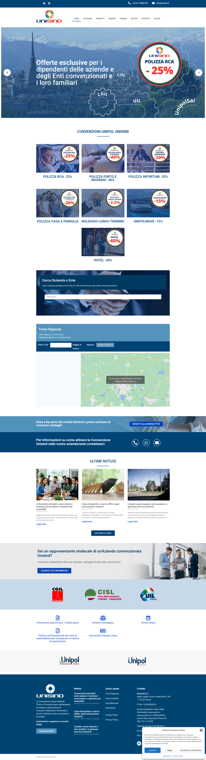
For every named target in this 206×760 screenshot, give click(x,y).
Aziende (123, 19)
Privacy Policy (178, 756)
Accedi (157, 19)
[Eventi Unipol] (148, 618)
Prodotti (100, 19)
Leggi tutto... (42, 524)
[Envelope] (156, 442)
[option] (103, 72)
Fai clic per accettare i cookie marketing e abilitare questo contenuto (125, 379)
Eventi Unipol (148, 622)
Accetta (152, 750)
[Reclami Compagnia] (103, 618)
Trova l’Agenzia (112, 693)
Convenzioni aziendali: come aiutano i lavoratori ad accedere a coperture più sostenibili (54, 506)
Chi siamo (87, 19)
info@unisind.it (162, 3)
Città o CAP (43, 344)
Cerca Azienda (112, 698)
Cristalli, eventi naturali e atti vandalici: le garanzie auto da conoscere (147, 505)
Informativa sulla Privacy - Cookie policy (58, 622)
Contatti (146, 19)
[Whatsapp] (146, 442)
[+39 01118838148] (129, 3)
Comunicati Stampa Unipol (103, 635)
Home (76, 19)
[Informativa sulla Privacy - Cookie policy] (57, 618)
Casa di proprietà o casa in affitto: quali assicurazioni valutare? (100, 505)
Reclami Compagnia (103, 622)
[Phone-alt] (135, 442)
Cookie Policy (167, 756)
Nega (169, 750)
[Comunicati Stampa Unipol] (103, 630)
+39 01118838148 (140, 3)
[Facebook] (44, 3)
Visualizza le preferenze (190, 750)
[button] (201, 730)
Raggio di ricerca (77, 346)
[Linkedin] (49, 3)
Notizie (134, 19)
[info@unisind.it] (153, 3)
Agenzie (112, 19)
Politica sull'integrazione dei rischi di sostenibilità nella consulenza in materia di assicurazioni (57, 638)
